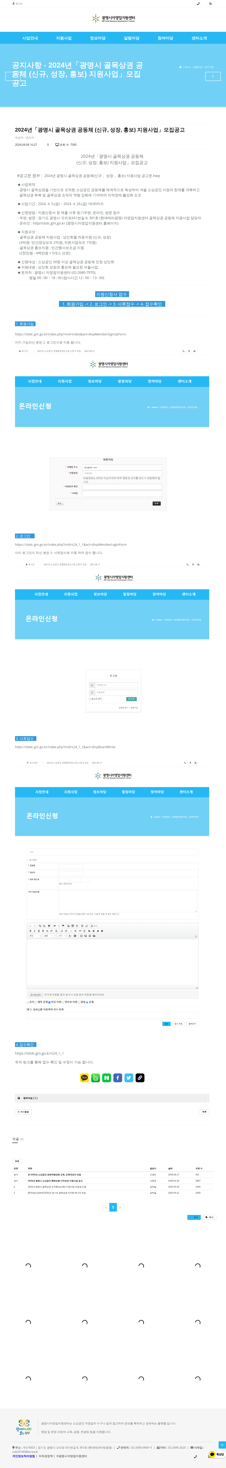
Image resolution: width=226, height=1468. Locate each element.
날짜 (170, 1168)
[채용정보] (213, 76)
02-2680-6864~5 (198, 3)
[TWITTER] (128, 1077)
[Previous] (106, 1207)
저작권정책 (46, 1456)
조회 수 (199, 1168)
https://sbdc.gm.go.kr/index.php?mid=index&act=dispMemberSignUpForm (70, 334)
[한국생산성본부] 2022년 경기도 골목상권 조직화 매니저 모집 (57, 1193)
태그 (211, 1217)
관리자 (30, 138)
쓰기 (195, 1217)
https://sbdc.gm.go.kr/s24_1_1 (39, 1053)
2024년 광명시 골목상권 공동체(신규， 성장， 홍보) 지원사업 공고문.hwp (102, 175)
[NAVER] (106, 1077)
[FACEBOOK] (117, 1077)
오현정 (153, 1181)
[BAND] (95, 1077)
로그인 (19, 3)
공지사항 (209, 67)
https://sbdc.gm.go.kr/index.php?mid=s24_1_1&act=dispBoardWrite (65, 747)
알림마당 (198, 67)
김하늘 (153, 1187)
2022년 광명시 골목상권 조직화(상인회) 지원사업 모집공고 (56, 1187)
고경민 (153, 1174)
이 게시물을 (23, 1111)
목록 (204, 1111)
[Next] (120, 1207)
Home (188, 67)
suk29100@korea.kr (25, 1452)
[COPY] (140, 1077)
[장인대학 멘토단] (13, 76)
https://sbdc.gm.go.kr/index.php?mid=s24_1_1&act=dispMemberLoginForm (71, 544)
